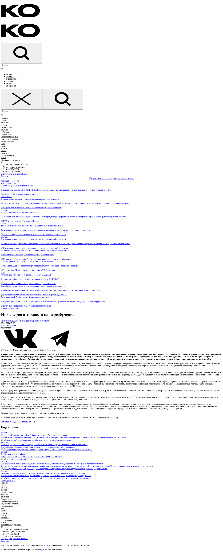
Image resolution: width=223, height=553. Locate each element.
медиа (3, 146)
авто (3, 144)
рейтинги (5, 132)
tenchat (25, 174)
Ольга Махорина (8, 325)
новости (4, 118)
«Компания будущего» (11, 160)
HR (34, 422)
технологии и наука (9, 183)
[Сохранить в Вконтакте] (20, 348)
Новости (15, 181)
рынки (4, 125)
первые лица (11, 79)
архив (3, 157)
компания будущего (9, 308)
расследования (7, 155)
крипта (4, 148)
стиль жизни (6, 196)
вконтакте (17, 174)
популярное (6, 181)
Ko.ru (45, 545)
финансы (10, 76)
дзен (10, 174)
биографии (11, 86)
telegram (4, 174)
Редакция (5, 176)
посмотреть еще (8, 480)
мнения (9, 81)
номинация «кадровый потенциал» (34, 321)
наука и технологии (9, 139)
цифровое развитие (9, 137)
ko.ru (42, 550)
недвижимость (7, 141)
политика (5, 153)
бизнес (9, 74)
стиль (8, 83)
